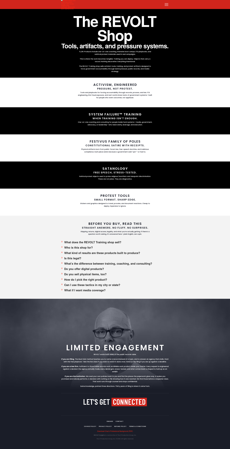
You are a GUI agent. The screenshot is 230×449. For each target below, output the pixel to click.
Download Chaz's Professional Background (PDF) (115, 431)
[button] (166, 4)
